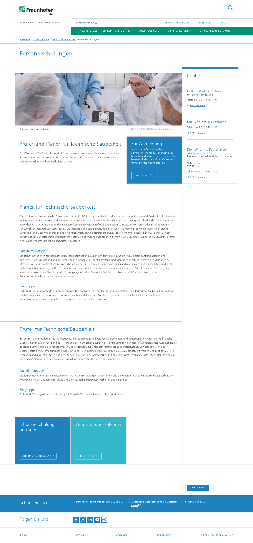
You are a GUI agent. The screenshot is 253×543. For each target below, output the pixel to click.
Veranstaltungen (176, 22)
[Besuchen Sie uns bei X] (83, 520)
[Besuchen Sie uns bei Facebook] (76, 520)
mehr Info (142, 175)
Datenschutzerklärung (217, 535)
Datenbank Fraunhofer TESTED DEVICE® (98, 501)
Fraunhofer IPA (86, 22)
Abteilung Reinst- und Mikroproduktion (39, 22)
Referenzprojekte (178, 31)
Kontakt (204, 22)
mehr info (87, 456)
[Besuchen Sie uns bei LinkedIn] (90, 520)
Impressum (164, 535)
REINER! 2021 (195, 501)
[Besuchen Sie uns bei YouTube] (97, 520)
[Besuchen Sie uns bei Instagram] (104, 520)
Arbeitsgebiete (149, 31)
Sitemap (81, 535)
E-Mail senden (197, 105)
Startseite (25, 39)
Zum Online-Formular (36, 456)
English (225, 22)
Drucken (198, 487)
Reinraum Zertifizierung (214, 31)
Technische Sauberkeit (64, 39)
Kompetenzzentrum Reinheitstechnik (105, 31)
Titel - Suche (230, 8)
